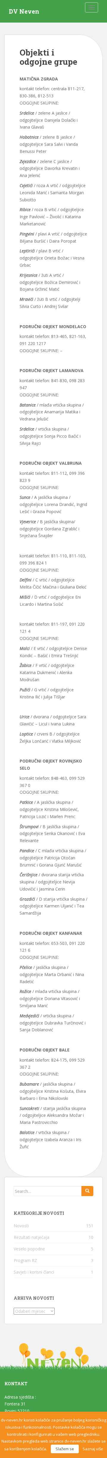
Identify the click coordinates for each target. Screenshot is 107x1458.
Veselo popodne (29, 1249)
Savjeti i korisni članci (34, 1272)
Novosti (21, 1225)
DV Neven (24, 11)
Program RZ (25, 1260)
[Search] (87, 1191)
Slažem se (65, 1448)
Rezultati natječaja (31, 1237)
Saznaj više (93, 1448)
